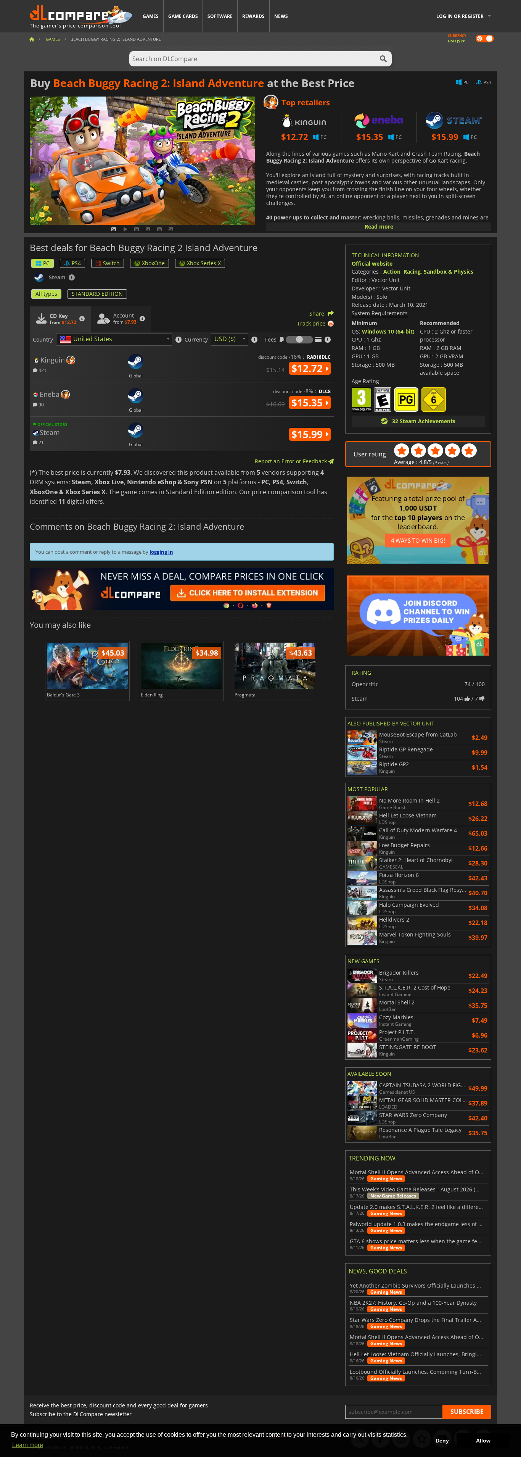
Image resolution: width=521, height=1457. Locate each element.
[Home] (31, 39)
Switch (111, 263)
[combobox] (114, 339)
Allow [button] (483, 1441)
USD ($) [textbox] (225, 339)
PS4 (76, 263)
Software (220, 16)
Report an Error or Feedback (291, 461)
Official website (372, 263)
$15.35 (308, 402)
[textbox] (87, 340)
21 (40, 442)
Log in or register (460, 16)
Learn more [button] (27, 1445)
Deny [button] (442, 1441)
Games (151, 16)
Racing (412, 271)
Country (43, 339)
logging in (161, 551)
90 (40, 404)
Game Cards (183, 16)
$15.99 (308, 434)
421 (42, 370)
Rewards (253, 16)
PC (46, 263)
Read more (379, 226)
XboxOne (153, 263)
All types (46, 293)
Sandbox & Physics (448, 271)
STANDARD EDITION (97, 293)
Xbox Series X (204, 263)
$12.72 (308, 368)
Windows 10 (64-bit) (388, 331)
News (281, 16)
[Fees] (299, 339)
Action (391, 271)
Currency (196, 339)
